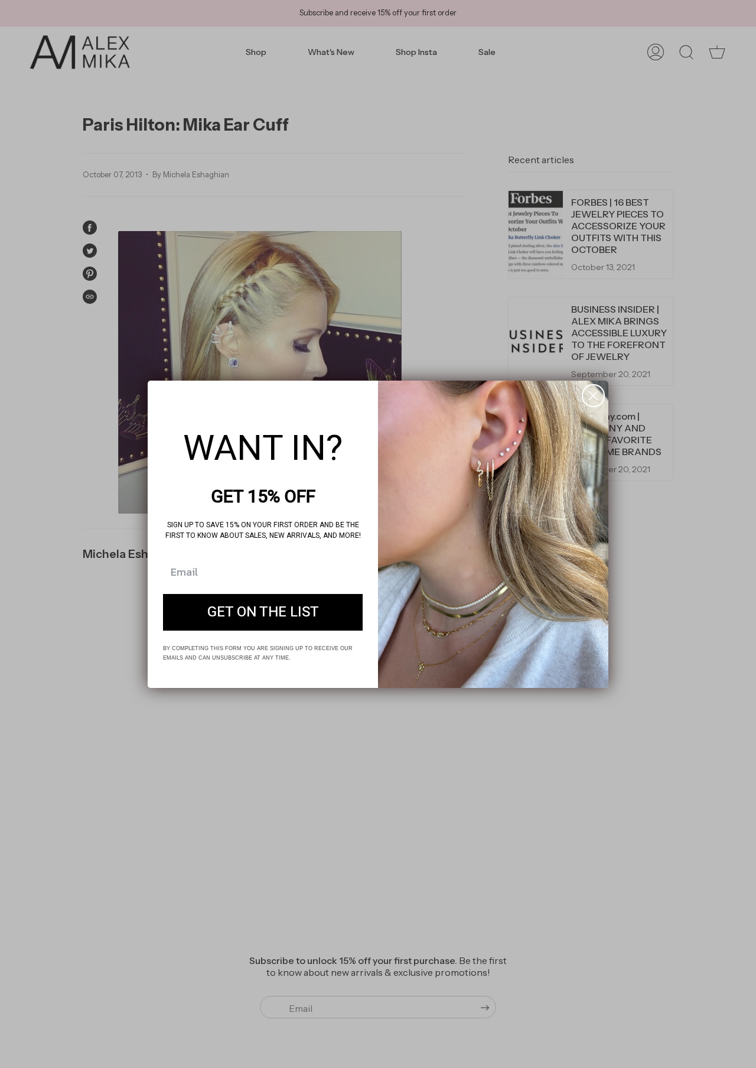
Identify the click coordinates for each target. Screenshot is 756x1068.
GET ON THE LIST (263, 612)
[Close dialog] (593, 395)
